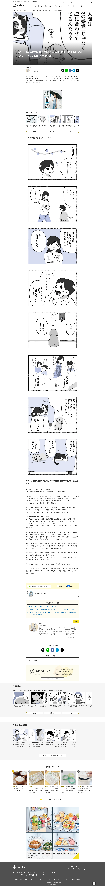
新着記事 (40, 6)
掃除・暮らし (58, 6)
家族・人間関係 (49, 6)
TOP (14, 10)
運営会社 (73, 879)
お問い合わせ (15, 879)
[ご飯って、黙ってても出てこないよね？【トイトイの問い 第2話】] (43, 119)
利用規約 (39, 879)
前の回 (35, 131)
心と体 (83, 6)
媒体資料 (78, 879)
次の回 (70, 131)
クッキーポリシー (66, 879)
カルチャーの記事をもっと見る (52, 755)
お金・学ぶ (76, 6)
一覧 (53, 131)
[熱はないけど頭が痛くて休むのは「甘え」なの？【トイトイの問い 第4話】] (67, 119)
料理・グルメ (67, 6)
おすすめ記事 (33, 879)
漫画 (36, 660)
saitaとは (42, 875)
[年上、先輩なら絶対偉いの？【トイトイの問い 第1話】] (31, 119)
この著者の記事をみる (72, 637)
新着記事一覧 (33, 875)
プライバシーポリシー (56, 879)
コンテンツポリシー (47, 879)
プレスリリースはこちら (24, 879)
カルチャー (89, 6)
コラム (29, 660)
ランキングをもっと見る (53, 799)
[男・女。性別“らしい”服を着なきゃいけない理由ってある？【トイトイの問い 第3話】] (55, 119)
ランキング (33, 6)
